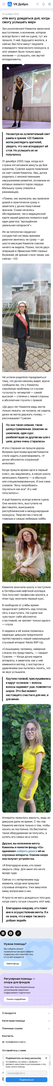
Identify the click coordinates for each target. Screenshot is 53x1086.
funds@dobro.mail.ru (15, 1042)
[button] (26, 1013)
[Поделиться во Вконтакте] (3, 933)
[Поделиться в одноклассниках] (11, 933)
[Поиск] (38, 4)
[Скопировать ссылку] (18, 933)
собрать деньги (27, 851)
